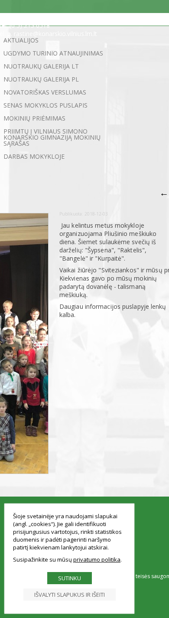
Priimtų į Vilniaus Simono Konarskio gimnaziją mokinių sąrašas (52, 137)
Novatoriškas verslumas (44, 92)
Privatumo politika (96, 559)
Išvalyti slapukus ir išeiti (69, 594)
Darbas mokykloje (34, 156)
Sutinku (69, 578)
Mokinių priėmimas (34, 118)
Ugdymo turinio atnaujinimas (53, 53)
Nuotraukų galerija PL (41, 79)
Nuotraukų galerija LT (41, 66)
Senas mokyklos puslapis (45, 105)
